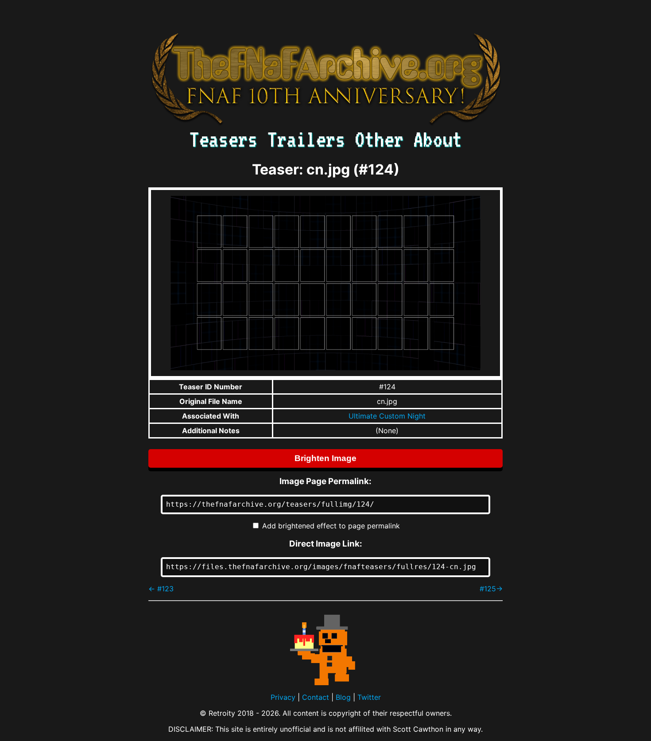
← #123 (161, 588)
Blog (343, 697)
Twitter (369, 697)
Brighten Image (325, 458)
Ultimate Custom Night (387, 415)
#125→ (491, 588)
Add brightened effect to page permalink (331, 525)
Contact (315, 697)
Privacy (283, 697)
